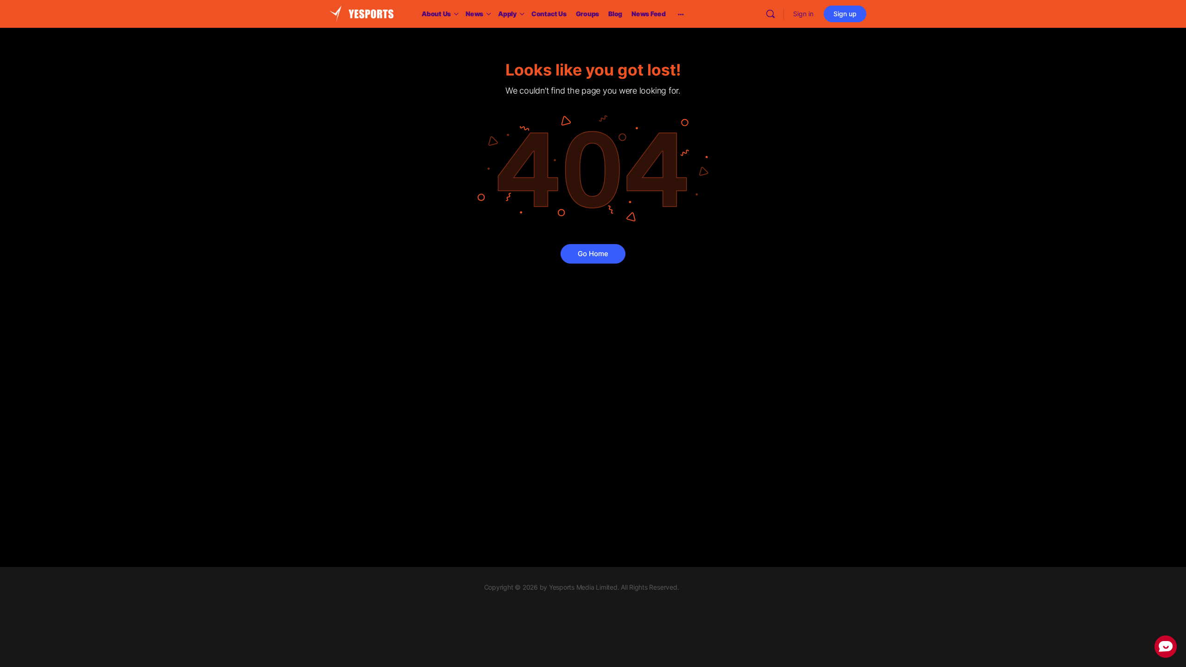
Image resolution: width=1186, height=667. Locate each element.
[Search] (770, 13)
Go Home (593, 253)
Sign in (803, 14)
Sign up (845, 14)
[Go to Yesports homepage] (361, 13)
